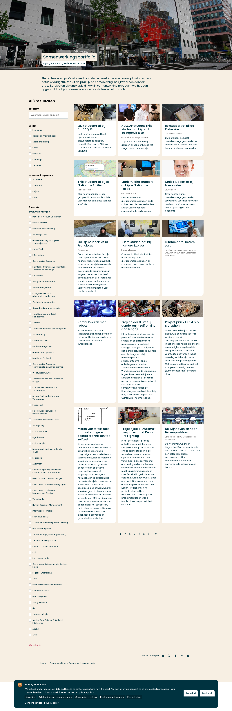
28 (156, 534)
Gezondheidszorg (40, 141)
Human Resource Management (47, 505)
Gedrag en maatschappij (44, 136)
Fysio (34, 552)
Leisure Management (42, 528)
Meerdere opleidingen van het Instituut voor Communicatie (46, 471)
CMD (34, 634)
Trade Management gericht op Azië (49, 328)
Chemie (36, 322)
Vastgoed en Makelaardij (43, 281)
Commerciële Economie (43, 261)
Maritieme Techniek (41, 358)
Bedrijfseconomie (40, 558)
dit (33, 608)
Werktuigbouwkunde (42, 372)
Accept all (191, 693)
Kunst (35, 147)
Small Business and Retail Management (44, 315)
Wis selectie (35, 645)
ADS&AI (35, 629)
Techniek (36, 165)
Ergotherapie (38, 437)
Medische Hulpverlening (43, 228)
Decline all (207, 693)
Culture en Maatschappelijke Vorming (50, 522)
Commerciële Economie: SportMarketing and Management (48, 365)
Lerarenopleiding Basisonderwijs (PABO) (47, 450)
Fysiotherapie (38, 443)
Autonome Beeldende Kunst (45, 419)
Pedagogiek (37, 405)
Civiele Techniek (40, 340)
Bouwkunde (37, 275)
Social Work (37, 249)
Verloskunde (38, 499)
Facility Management (42, 346)
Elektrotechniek (39, 222)
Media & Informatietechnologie (47, 478)
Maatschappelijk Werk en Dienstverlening (44, 412)
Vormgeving (38, 425)
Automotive (38, 463)
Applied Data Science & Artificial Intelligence (47, 621)
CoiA (34, 578)
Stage (35, 197)
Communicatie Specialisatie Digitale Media (49, 565)
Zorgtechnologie (40, 614)
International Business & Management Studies (43, 491)
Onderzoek (37, 185)
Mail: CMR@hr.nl (39, 596)
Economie (37, 130)
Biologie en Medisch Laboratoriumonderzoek (43, 295)
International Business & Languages (49, 484)
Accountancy (38, 334)
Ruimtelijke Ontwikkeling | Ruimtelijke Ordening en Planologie (49, 268)
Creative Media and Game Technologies (44, 389)
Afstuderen (37, 179)
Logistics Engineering (42, 572)
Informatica (38, 255)
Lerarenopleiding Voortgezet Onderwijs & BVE (45, 242)
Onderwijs (37, 159)
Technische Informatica (43, 302)
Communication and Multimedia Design (47, 380)
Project (35, 191)
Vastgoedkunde (39, 602)
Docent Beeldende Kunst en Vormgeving (45, 397)
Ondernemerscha (40, 590)
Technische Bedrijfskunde (44, 540)
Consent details (33, 702)
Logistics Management (43, 352)
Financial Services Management (47, 584)
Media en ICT (38, 153)
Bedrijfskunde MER (40, 516)
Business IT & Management (45, 546)
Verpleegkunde (39, 234)
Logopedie (37, 458)
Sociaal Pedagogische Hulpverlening (49, 534)
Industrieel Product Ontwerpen (46, 216)
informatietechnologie (43, 511)
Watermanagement (42, 287)
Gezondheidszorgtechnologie (46, 308)
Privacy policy (51, 702)
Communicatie (39, 431)
